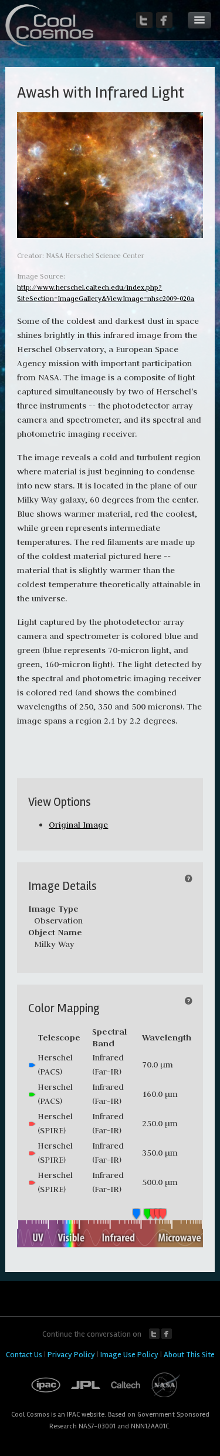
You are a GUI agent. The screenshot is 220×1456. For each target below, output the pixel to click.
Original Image (78, 824)
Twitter (154, 1333)
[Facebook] (164, 20)
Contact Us (24, 1355)
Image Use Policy (129, 1355)
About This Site (189, 1355)
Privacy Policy (71, 1355)
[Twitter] (144, 20)
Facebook (166, 1333)
